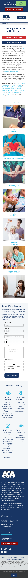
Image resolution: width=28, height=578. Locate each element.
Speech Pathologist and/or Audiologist (14, 271)
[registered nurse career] (14, 105)
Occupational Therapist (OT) (14, 243)
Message (6, 345)
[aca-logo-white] (8, 471)
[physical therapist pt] (14, 218)
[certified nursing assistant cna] (14, 161)
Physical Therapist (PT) (14, 214)
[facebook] (2, 552)
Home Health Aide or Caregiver (14, 186)
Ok (14, 575)
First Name (8, 322)
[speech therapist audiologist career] (14, 275)
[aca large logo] (6, 15)
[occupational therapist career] (14, 247)
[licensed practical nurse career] (14, 134)
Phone (6, 339)
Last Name (7, 328)
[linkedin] (5, 552)
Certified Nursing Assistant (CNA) (11, 87)
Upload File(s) (8, 359)
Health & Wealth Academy (11, 71)
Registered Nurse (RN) (14, 103)
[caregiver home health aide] (14, 190)
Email (6, 334)
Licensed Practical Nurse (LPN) (13, 85)
